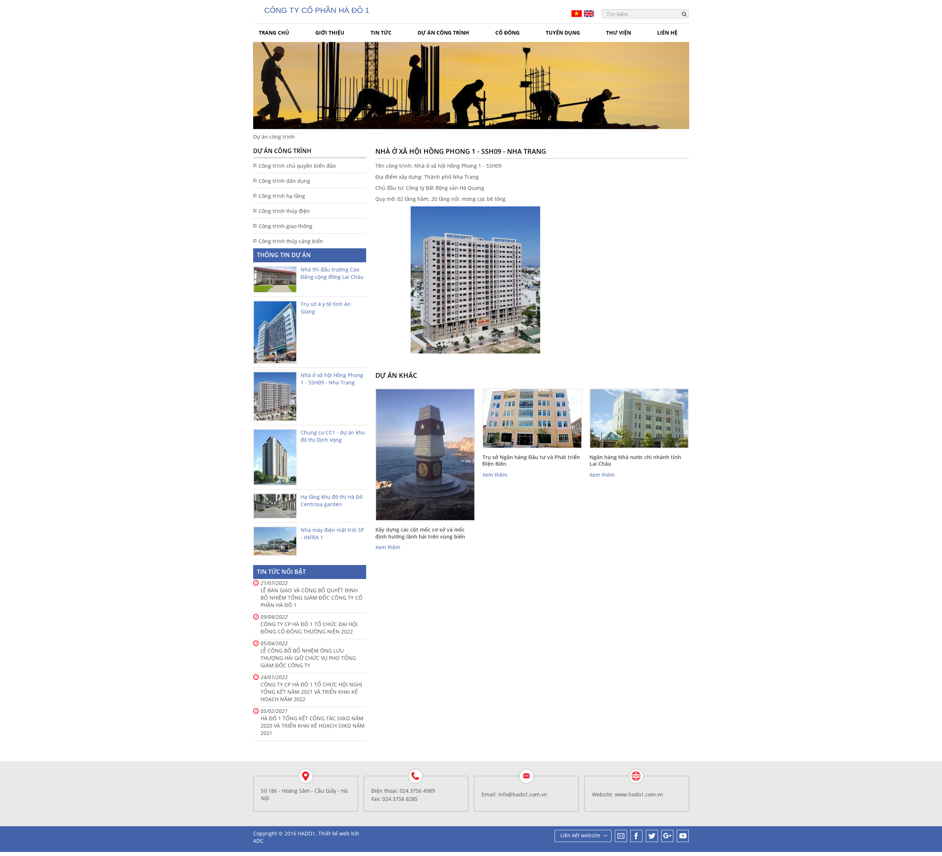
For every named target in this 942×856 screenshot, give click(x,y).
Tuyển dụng (563, 32)
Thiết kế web (334, 833)
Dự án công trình (443, 32)
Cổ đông (507, 32)
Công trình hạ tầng (282, 195)
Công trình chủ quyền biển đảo (297, 165)
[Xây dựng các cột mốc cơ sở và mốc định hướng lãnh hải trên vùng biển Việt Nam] (425, 454)
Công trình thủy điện (284, 210)
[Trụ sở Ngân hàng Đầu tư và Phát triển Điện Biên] (532, 418)
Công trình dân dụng (284, 180)
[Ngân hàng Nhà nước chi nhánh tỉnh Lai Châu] (639, 418)
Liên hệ (667, 32)
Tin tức (381, 32)
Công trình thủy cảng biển (291, 241)
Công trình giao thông (285, 226)
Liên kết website (580, 835)
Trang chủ (274, 32)
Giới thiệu (329, 32)
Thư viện (618, 32)
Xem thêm (387, 547)
